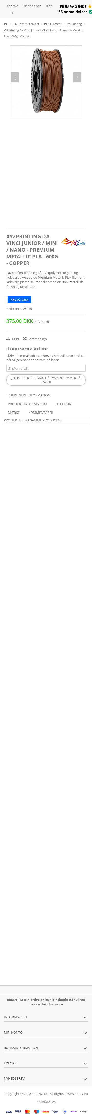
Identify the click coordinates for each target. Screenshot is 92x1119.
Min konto (13, 1032)
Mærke (14, 412)
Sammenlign (37, 339)
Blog (49, 6)
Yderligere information (29, 395)
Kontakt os (12, 9)
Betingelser (32, 6)
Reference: (14, 309)
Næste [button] (77, 77)
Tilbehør (63, 403)
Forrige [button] (15, 77)
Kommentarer (40, 412)
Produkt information (27, 403)
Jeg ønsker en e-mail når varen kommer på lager (46, 380)
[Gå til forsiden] (5, 24)
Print (15, 339)
